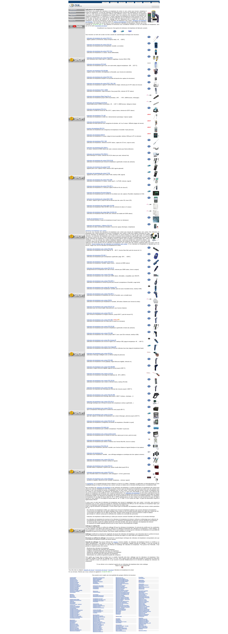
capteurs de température (120, 21)
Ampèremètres (73, 578)
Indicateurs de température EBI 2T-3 (96, 122)
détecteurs (123, 607)
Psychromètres (142, 578)
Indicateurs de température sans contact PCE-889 (100, 360)
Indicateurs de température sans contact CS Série (100, 414)
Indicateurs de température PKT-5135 (96, 64)
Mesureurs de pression (120, 596)
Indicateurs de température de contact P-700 (98, 167)
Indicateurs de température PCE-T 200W (97, 90)
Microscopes (118, 612)
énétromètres (119, 624)
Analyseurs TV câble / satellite (76, 590)
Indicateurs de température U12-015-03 (97, 102)
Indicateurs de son (97, 606)
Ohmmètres (118, 619)
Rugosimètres (141, 582)
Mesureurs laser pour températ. (122, 583)
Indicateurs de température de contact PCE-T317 (99, 77)
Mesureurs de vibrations (121, 609)
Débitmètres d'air (73, 620)
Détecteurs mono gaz (74, 627)
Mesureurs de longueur (120, 585)
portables (148, 606)
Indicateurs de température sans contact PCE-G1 (99, 466)
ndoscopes (95, 585)
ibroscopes (95, 591)
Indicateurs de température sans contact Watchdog (100, 478)
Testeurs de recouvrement (144, 609)
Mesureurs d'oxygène (120, 588)
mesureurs (111, 570)
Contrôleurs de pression (75, 613)
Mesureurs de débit (97, 626)
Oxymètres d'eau (119, 621)
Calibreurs (72, 601)
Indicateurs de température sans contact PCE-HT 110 (100, 421)
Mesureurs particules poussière (122, 590)
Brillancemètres (73, 597)
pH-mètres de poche (120, 625)
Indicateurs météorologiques (99, 605)
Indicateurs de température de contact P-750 (98, 173)
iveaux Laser (119, 616)
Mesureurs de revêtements (121, 602)
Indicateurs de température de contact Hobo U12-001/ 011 (102, 212)
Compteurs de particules (75, 606)
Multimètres (118, 613)
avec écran (101, 585)
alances (72, 594)
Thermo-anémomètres (143, 593)
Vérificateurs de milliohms (144, 620)
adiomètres (141, 580)
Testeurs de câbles (142, 599)
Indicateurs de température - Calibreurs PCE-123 (99, 225)
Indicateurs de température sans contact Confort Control (101, 434)
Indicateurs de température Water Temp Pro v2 (99, 96)
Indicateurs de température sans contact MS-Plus (99, 353)
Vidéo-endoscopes (142, 625)
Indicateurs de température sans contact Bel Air (99, 440)
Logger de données (97, 611)
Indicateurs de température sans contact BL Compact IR (101, 340)
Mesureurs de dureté (97, 628)
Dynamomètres (96, 583)
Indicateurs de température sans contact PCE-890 (100, 387)
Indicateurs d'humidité (97, 604)
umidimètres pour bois (98, 598)
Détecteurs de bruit (74, 623)
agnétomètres (96, 614)
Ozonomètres (118, 622)
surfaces (79, 604)
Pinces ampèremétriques (121, 630)
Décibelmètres (73, 621)
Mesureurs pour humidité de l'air (122, 594)
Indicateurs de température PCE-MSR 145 (98, 427)
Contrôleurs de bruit (74, 609)
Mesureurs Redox (119, 600)
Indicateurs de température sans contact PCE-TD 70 (100, 268)
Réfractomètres (142, 581)
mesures (115, 542)
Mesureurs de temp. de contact (122, 605)
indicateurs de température (104, 487)
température (90, 483)
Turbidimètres (141, 616)
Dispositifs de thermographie (99, 577)
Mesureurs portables (120, 595)
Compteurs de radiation (74, 607)
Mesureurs (118, 607)
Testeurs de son (142, 613)
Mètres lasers (118, 610)
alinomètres (141, 583)
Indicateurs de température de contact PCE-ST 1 (99, 38)
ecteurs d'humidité (97, 609)
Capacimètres (72, 602)
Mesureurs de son (119, 604)
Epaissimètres (96, 587)
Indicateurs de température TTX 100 (96, 115)
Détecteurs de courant (74, 625)
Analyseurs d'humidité (74, 582)
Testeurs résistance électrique (145, 611)
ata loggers (72, 619)
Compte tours (72, 605)
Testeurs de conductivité (144, 601)
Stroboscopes (141, 588)
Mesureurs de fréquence (98, 631)
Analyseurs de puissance (75, 586)
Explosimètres (96, 588)
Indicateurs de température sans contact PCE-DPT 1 (100, 293)
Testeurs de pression (143, 607)
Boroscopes (72, 596)
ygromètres (96, 601)
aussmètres (96, 594)
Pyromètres (141, 577)
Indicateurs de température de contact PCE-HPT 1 (100, 186)
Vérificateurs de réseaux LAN (145, 622)
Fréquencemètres (96, 592)
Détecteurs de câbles (74, 624)
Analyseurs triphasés (74, 589)
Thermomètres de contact (144, 596)
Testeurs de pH (142, 606)
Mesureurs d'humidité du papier (122, 580)
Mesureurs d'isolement (120, 582)
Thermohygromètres (143, 595)
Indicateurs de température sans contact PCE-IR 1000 (101, 394)
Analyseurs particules (74, 587)
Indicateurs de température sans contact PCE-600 (100, 249)
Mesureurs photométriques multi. (122, 593)
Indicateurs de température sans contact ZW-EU (99, 300)
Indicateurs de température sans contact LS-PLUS (100, 373)
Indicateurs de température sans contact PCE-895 (100, 333)
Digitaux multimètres (97, 579)
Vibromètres (141, 624)
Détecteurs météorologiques (75, 629)
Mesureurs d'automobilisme (98, 618)
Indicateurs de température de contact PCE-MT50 (99, 57)
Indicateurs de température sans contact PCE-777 (100, 313)
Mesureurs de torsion (120, 608)
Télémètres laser (142, 591)
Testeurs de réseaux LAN (144, 610)
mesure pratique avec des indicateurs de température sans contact (109, 244)
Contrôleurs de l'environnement (76, 610)
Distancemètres (96, 580)
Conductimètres (73, 608)
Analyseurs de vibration (74, 591)
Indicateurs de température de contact (96, 199)
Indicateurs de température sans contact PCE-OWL (100, 274)
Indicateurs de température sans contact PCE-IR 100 (100, 326)
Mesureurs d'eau (96, 619)
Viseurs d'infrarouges (143, 627)
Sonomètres (141, 585)
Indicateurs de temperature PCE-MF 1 (96, 255)
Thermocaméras (142, 594)
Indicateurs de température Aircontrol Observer (99, 192)
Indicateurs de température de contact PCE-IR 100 (100, 160)
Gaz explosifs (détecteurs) (98, 595)
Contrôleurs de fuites (74, 614)
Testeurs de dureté (142, 602)
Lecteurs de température (98, 610)
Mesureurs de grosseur (120, 578)
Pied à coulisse (119, 629)
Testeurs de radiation (143, 608)
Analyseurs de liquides (74, 584)
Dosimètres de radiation (98, 581)
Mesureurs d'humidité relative (122, 581)
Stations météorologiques (144, 586)
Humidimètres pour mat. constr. (99, 599)
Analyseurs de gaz (73, 581)
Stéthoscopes (141, 587)
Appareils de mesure (89, 570)
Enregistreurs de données (98, 586)
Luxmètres (95, 612)
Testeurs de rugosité (143, 612)
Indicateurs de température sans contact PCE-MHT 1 (100, 281)
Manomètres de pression (98, 615)
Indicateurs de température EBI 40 (96, 134)
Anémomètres (73, 592)
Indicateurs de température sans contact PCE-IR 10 (100, 401)
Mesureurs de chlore (97, 623)
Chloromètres (72, 603)
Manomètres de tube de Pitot (99, 616)
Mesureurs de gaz (119, 577)
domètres (118, 618)
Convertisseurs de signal (75, 617)
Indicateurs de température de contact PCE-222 (99, 44)
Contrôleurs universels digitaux (76, 616)
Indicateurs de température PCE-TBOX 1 (97, 147)
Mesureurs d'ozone (120, 589)
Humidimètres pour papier (98, 600)
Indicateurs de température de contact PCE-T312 (99, 51)
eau (76, 604)
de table (126, 625)
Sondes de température (93, 218)
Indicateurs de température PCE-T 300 (97, 141)
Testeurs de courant (143, 600)
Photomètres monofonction (121, 627)
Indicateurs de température (98, 607)
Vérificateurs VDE (142, 623)
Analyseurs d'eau (73, 579)
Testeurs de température (144, 614)
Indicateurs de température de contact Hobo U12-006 (100, 205)
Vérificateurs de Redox (143, 621)
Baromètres (72, 595)
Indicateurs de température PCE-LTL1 (96, 109)
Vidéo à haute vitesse (143, 626)
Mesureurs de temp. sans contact (122, 606)
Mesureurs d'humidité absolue (122, 579)
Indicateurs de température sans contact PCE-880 (100, 320)
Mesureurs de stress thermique (122, 603)
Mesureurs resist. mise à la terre (122, 601)
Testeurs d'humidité (143, 605)
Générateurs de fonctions (98, 596)
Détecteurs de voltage (97, 578)
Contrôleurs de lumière (74, 612)
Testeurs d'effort (142, 604)
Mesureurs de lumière (120, 586)
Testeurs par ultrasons (143, 615)
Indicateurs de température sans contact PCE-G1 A (100, 472)
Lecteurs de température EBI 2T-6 (95, 128)
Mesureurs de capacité (97, 621)
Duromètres (95, 582)
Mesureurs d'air (96, 617)
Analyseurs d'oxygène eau (75, 585)
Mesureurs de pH (119, 591)
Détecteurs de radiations (75, 630)
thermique (127, 607)
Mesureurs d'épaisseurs (98, 629)
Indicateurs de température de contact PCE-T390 (99, 179)
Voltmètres (141, 628)
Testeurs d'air (141, 598)
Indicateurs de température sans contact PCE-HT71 (100, 261)
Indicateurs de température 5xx (95, 453)
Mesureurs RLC (119, 584)
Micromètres (118, 611)
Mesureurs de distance (97, 627)
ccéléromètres (73, 577)
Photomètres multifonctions (121, 628)
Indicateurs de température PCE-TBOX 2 (97, 154)
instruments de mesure (101, 25)
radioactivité (127, 599)
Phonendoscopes (119, 626)
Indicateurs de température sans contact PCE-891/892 (101, 366)
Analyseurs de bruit (74, 580)
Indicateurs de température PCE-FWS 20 (97, 446)
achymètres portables (143, 590)
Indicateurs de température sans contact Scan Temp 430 (101, 347)
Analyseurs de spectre (74, 588)
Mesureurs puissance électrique (122, 597)
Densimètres (72, 622)
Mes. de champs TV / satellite (99, 622)
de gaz (125, 621)
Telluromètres (141, 592)
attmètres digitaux (143, 630)
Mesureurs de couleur (97, 625)
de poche (126, 591)
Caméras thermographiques (75, 600)
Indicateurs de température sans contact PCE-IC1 (100, 408)
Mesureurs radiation (120, 599)
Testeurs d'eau (142, 603)
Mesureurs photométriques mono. (123, 592)
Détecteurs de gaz (73, 626)
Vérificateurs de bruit (143, 618)
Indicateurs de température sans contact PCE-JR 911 (100, 380)
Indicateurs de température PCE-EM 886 (97, 70)
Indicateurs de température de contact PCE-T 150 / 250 (101, 83)
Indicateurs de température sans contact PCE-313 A (100, 459)
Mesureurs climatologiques (98, 624)
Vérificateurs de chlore (143, 619)
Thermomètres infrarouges (144, 597)
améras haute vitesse (74, 599)
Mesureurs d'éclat (96, 620)
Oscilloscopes (118, 620)
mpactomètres (96, 603)
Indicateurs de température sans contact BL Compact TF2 (102, 287)
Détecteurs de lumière (74, 628)
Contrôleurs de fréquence (75, 611)
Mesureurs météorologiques (121, 587)
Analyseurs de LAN (74, 583)
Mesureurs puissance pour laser (122, 598)
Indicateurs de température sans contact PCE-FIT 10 (100, 306)
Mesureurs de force (97, 630)
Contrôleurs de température (75, 615)
